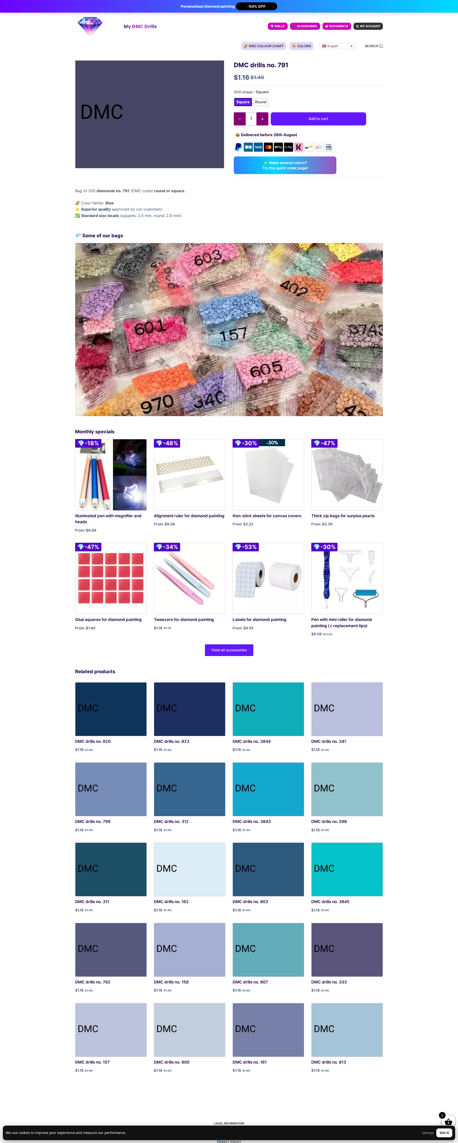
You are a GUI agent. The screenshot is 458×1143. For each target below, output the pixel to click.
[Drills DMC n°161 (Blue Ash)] (268, 1030)
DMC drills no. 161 (250, 1062)
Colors (301, 46)
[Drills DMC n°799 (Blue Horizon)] (111, 789)
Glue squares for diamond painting (108, 619)
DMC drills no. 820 (93, 741)
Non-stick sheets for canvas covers (267, 515)
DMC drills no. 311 (92, 901)
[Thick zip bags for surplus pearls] (347, 475)
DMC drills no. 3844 (252, 741)
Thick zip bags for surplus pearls (343, 515)
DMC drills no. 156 (171, 982)
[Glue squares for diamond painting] (111, 578)
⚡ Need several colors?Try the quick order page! (285, 165)
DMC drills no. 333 (329, 982)
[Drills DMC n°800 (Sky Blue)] (189, 1030)
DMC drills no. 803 (250, 901)
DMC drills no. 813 (328, 1062)
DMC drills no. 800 (171, 1062)
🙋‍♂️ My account (368, 26)
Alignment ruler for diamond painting (189, 515)
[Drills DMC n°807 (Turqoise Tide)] (268, 950)
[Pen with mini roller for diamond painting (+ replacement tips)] (347, 578)
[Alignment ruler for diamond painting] (189, 475)
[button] (337, 46)
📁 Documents (336, 26)
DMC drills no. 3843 (252, 821)
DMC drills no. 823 (171, 741)
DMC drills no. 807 (250, 982)
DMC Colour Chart (264, 46)
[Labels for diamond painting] (268, 578)
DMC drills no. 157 (92, 1062)
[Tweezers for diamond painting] (189, 578)
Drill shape (243, 92)
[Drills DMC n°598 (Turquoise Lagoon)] (347, 789)
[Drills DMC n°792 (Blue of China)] (111, 950)
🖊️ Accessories (304, 26)
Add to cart (318, 118)
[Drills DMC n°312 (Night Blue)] (189, 789)
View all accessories (229, 650)
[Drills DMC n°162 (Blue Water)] (189, 869)
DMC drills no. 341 (328, 741)
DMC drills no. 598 (329, 821)
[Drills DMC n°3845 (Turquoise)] (347, 869)
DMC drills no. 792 (92, 982)
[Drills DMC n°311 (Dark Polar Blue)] (111, 869)
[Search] (374, 46)
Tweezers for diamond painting (184, 619)
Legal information (229, 1123)
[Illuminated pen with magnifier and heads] (111, 475)
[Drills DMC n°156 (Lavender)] (189, 950)
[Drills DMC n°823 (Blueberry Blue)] (189, 709)
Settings (428, 1133)
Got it (444, 1132)
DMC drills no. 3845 (330, 901)
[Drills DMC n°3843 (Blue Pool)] (268, 789)
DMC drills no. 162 (171, 901)
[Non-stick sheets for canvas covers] (268, 475)
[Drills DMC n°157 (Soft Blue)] (111, 1030)
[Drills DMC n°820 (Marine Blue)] (111, 709)
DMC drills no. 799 (92, 821)
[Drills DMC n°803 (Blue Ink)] (268, 869)
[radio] (243, 102)
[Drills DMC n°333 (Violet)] (347, 950)
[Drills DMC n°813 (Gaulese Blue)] (347, 1030)
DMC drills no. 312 (171, 821)
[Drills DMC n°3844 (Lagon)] (268, 709)
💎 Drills (277, 26)
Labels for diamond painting (259, 619)
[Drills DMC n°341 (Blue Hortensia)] (347, 709)
